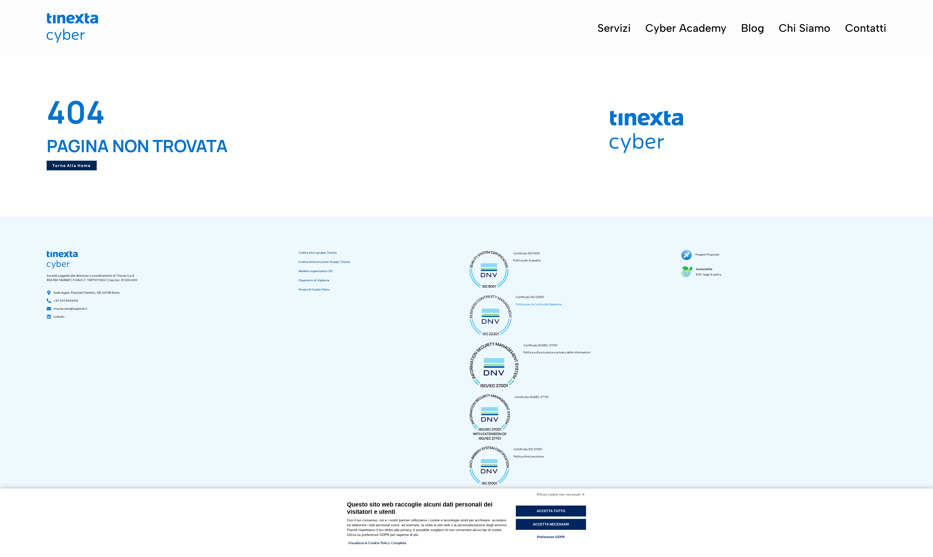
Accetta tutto (551, 511)
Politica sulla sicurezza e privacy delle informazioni (556, 352)
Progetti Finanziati (707, 254)
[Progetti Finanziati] (686, 255)
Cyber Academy (685, 27)
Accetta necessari (551, 524)
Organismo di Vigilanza (314, 280)
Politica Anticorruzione (529, 456)
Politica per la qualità (526, 260)
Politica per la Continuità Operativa (539, 304)
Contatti (865, 27)
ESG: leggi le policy (708, 274)
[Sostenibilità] (686, 271)
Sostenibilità (704, 269)
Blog (752, 27)
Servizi (614, 27)
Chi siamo (804, 27)
